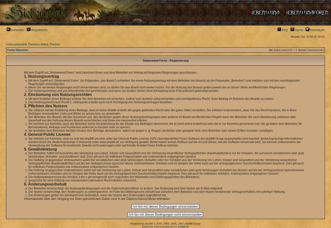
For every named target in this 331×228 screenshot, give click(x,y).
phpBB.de (183, 226)
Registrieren (39, 30)
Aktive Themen (50, 44)
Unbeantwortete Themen (22, 44)
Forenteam (316, 30)
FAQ (284, 30)
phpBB (149, 223)
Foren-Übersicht (17, 50)
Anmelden (17, 30)
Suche (298, 30)
